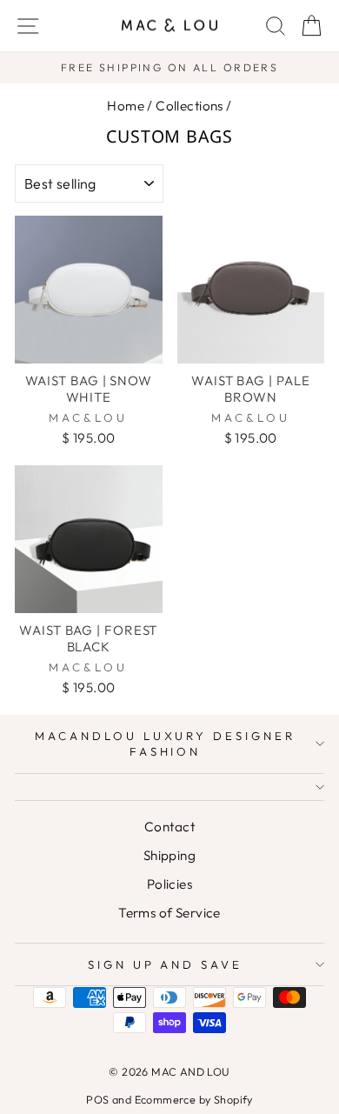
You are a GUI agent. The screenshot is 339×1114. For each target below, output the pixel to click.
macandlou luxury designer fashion (165, 744)
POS (97, 1099)
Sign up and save (165, 964)
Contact (169, 826)
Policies (169, 884)
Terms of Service (169, 912)
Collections (189, 105)
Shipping (169, 855)
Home (125, 105)
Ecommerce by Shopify (194, 1099)
